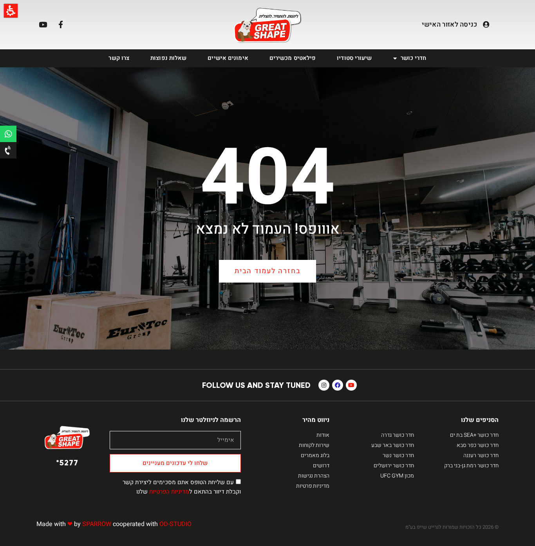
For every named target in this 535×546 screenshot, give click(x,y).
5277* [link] (67, 462)
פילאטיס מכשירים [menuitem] (292, 58)
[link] (267, 25)
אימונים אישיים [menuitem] (228, 58)
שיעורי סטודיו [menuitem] (354, 58)
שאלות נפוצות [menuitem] (168, 58)
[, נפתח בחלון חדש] (8, 134)
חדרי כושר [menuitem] (414, 58)
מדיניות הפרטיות (169, 491)
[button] (11, 11)
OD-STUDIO (175, 524)
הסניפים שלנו (480, 420)
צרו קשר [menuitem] (118, 58)
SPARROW (96, 524)
